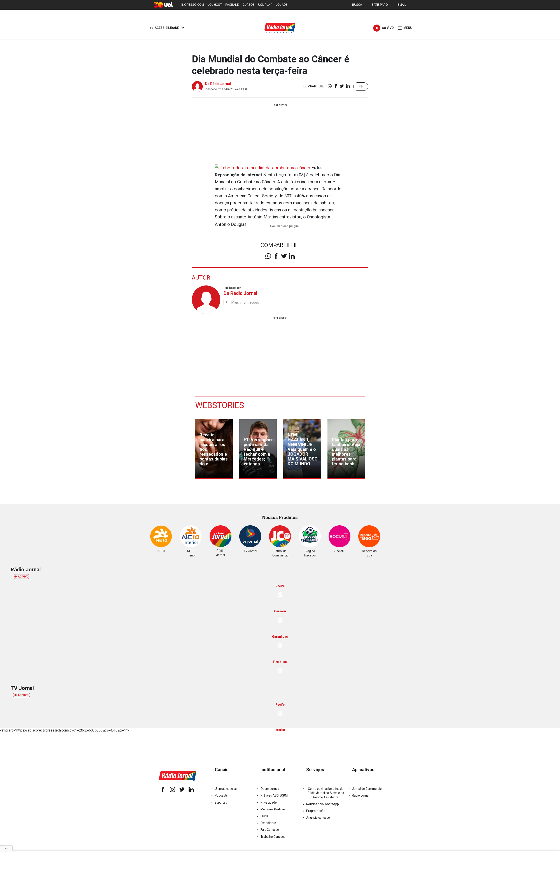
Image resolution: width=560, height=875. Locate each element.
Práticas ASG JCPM (274, 795)
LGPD (264, 816)
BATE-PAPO (380, 4)
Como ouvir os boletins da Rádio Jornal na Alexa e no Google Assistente (326, 793)
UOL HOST (214, 4)
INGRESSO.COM (192, 4)
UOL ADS (281, 4)
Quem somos (270, 788)
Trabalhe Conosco (273, 836)
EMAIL (401, 4)
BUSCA (357, 4)
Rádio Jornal (360, 795)
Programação (315, 811)
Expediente (268, 823)
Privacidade (269, 802)
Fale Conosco (270, 829)
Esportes (221, 802)
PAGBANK (232, 4)
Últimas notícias (226, 788)
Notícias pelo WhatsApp (322, 804)
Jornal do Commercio (367, 788)
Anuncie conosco (318, 817)
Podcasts (221, 795)
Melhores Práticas (273, 809)
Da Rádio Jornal (218, 84)
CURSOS (249, 4)
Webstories (219, 405)
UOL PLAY (265, 4)
